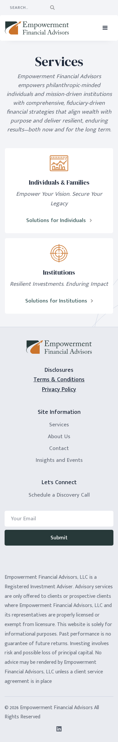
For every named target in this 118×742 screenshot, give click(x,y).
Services (59, 424)
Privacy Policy (59, 389)
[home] (39, 27)
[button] (105, 28)
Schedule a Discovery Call (59, 495)
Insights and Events (59, 460)
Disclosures (59, 370)
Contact (59, 448)
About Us (59, 436)
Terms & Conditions (59, 380)
